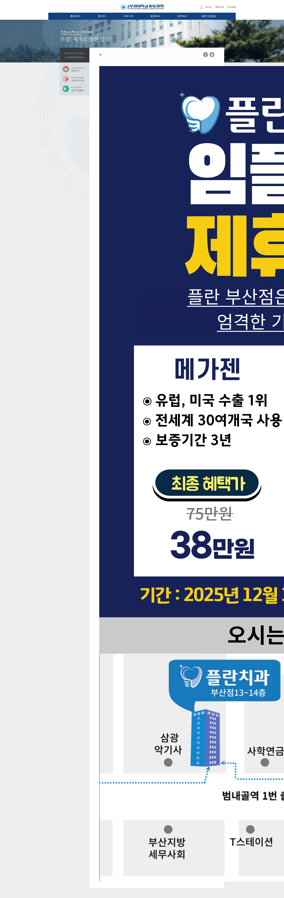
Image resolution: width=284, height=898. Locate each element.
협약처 (101, 16)
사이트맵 (231, 7)
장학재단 (182, 16)
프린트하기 (211, 54)
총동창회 (75, 16)
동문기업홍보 (208, 16)
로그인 (209, 7)
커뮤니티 (128, 16)
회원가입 (219, 7)
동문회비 (155, 16)
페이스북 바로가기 (205, 54)
